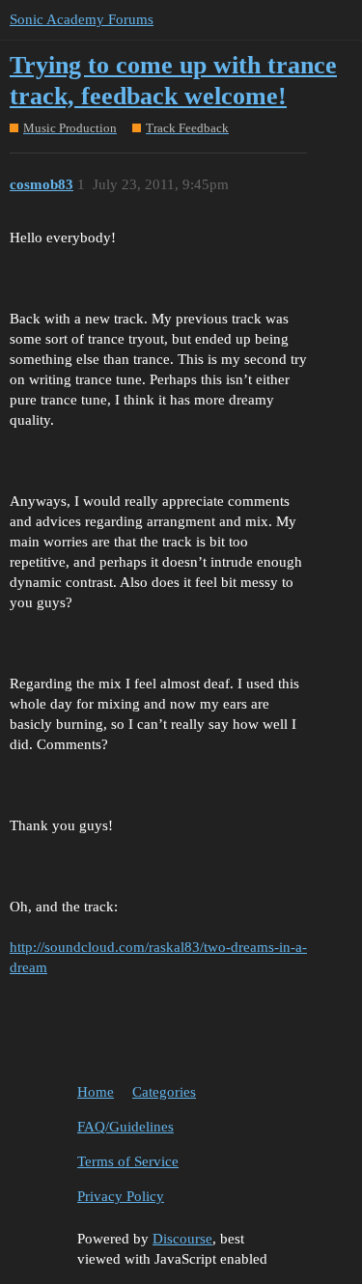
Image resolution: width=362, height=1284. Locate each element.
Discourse (182, 1238)
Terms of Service (128, 1161)
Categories (164, 1092)
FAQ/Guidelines (125, 1126)
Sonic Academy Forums (81, 19)
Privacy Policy (120, 1196)
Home (95, 1092)
